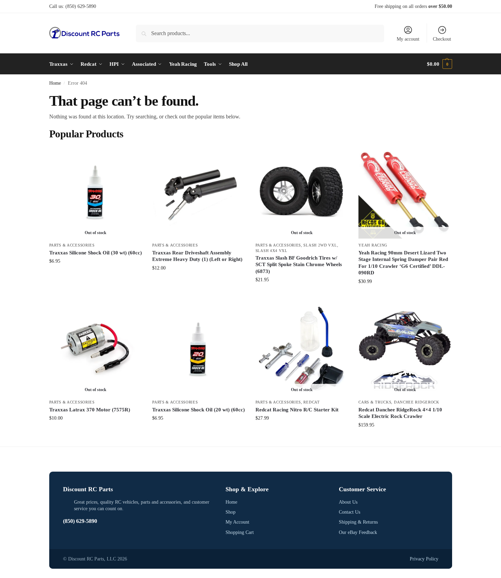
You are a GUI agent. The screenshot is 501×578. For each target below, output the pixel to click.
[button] (439, 64)
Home (55, 83)
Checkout (442, 39)
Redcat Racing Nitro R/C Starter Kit (296, 409)
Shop (231, 512)
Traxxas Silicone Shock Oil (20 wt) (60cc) (198, 409)
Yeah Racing (372, 245)
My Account (237, 522)
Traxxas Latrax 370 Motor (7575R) (89, 409)
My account (408, 39)
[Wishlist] (131, 156)
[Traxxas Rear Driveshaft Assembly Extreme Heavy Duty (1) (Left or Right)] (198, 192)
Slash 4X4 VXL (271, 251)
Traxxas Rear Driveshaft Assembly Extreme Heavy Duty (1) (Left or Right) (197, 256)
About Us (348, 502)
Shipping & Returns (358, 522)
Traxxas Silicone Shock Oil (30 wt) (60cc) (95, 252)
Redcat (311, 402)
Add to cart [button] (199, 282)
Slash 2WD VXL (320, 245)
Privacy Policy (424, 558)
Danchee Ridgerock (416, 402)
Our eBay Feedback (358, 532)
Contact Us (349, 512)
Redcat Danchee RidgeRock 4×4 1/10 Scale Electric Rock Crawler (400, 413)
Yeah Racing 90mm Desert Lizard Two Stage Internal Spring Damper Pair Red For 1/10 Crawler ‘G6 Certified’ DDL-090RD (403, 263)
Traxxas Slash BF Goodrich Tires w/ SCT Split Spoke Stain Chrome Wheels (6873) (298, 264)
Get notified (95, 275)
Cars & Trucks (374, 402)
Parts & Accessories (72, 245)
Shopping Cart (240, 532)
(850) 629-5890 (80, 6)
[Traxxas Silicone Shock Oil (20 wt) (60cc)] (198, 349)
